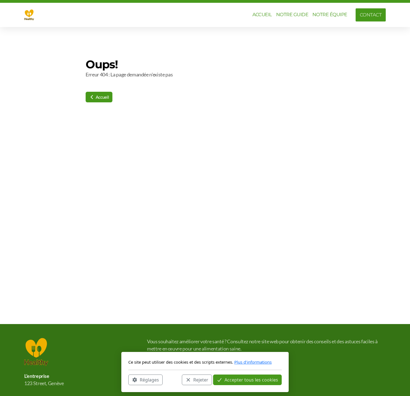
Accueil (102, 97)
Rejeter (200, 379)
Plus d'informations (253, 362)
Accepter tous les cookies (251, 379)
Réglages (149, 379)
